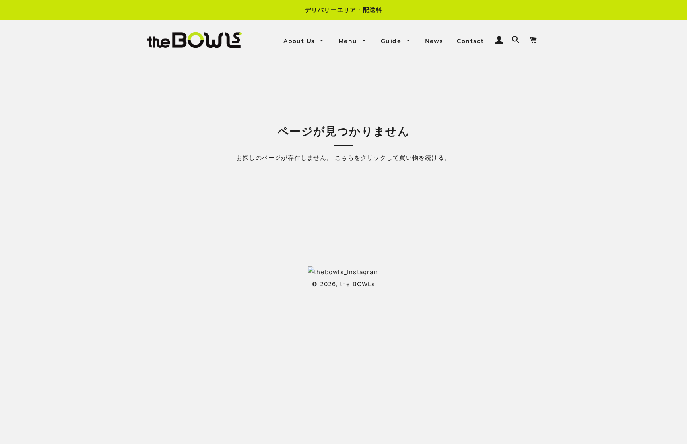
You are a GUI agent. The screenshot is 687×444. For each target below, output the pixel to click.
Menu (348, 41)
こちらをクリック (360, 157)
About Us (300, 41)
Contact (470, 41)
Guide (392, 41)
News (434, 41)
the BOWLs (357, 284)
